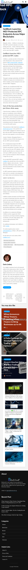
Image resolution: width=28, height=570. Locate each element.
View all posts (7, 287)
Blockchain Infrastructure (9, 240)
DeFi (3, 536)
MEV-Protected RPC (19, 244)
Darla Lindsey (7, 40)
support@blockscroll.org (11, 490)
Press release (7, 359)
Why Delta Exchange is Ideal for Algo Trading (11, 515)
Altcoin (4, 524)
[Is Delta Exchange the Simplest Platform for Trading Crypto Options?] (14, 343)
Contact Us (4, 559)
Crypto (3, 533)
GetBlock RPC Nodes (8, 244)
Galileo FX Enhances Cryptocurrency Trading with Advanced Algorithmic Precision (13, 414)
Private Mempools (7, 247)
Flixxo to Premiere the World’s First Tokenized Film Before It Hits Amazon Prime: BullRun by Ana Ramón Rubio (13, 396)
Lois (7, 327)
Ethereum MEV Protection (9, 242)
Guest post (7, 311)
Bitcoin (3, 530)
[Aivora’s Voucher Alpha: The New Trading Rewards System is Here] (14, 367)
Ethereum (4, 539)
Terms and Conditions (7, 556)
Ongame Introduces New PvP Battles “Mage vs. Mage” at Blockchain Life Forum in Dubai (13, 431)
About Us (4, 550)
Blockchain (4, 527)
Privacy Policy (5, 553)
